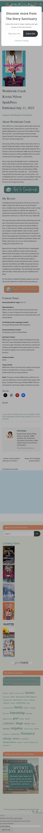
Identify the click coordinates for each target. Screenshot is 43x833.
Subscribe (30, 33)
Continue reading (21, 40)
